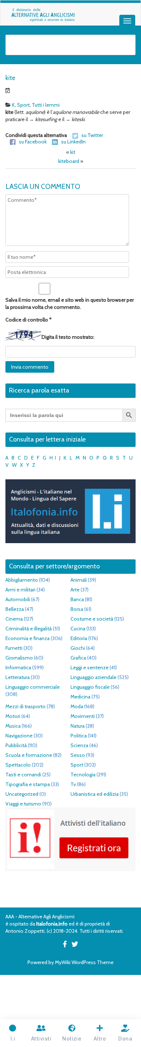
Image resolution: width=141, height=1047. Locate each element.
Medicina (80, 696)
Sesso (77, 755)
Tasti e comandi (23, 774)
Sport (23, 105)
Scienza (79, 745)
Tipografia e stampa (27, 784)
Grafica (78, 658)
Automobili (17, 599)
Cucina (77, 628)
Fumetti (13, 648)
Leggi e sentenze (89, 667)
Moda (76, 706)
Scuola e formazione (28, 755)
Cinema (14, 619)
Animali (78, 580)
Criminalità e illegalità (28, 628)
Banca (77, 599)
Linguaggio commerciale (32, 687)
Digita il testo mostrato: (68, 337)
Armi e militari (20, 589)
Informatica (18, 667)
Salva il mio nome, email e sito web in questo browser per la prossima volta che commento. (69, 303)
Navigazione (19, 735)
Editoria (78, 638)
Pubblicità (16, 745)
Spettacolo (18, 765)
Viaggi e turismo (23, 803)
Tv (73, 784)
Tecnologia (82, 774)
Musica (13, 726)
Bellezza (14, 609)
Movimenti (82, 716)
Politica (78, 735)
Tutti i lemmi (46, 105)
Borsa (76, 609)
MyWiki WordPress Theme (84, 962)
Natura (77, 726)
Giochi (77, 648)
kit (72, 152)
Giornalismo (19, 658)
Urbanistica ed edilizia (94, 794)
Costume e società (91, 619)
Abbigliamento (21, 580)
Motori (12, 716)
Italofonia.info (52, 923)
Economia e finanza (27, 638)
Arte (75, 589)
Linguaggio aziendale (93, 677)
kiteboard (68, 161)
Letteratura (17, 677)
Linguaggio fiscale (90, 687)
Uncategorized (21, 794)
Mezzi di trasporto (25, 706)
